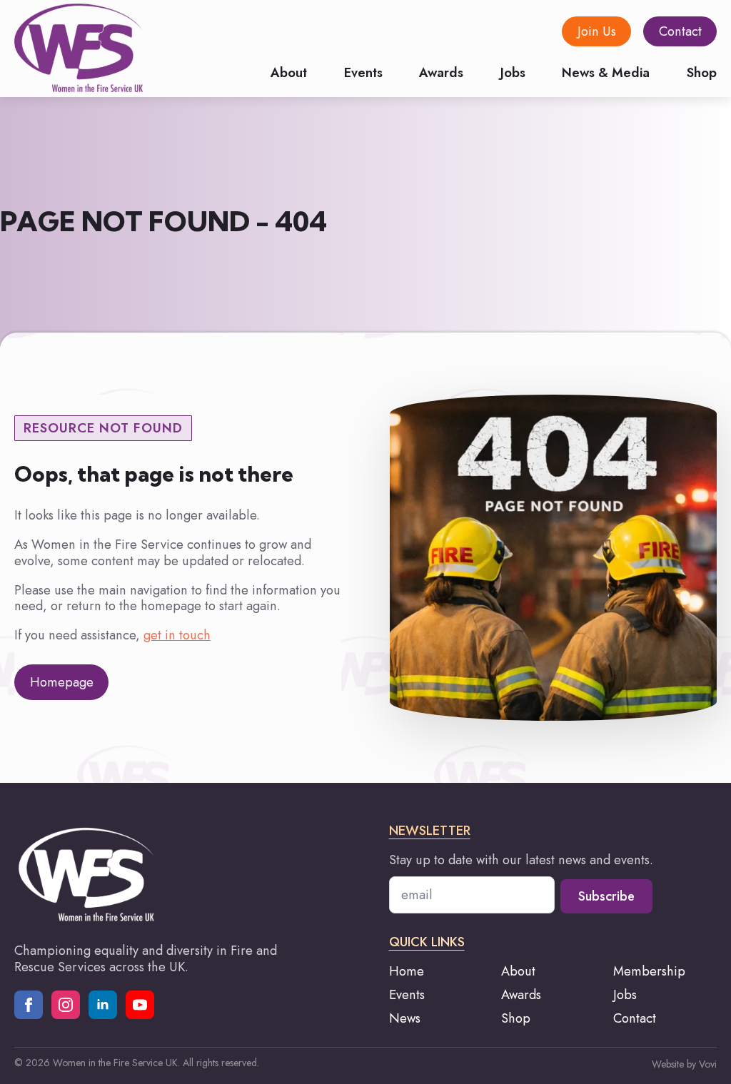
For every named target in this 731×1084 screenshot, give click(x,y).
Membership (649, 971)
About (289, 71)
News (404, 1018)
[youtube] (140, 1005)
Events (363, 71)
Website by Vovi (684, 1064)
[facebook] (28, 1005)
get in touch (177, 635)
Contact (634, 1018)
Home (406, 971)
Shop (702, 71)
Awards (441, 71)
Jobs (512, 71)
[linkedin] (103, 1005)
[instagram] (65, 1005)
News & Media (606, 71)
